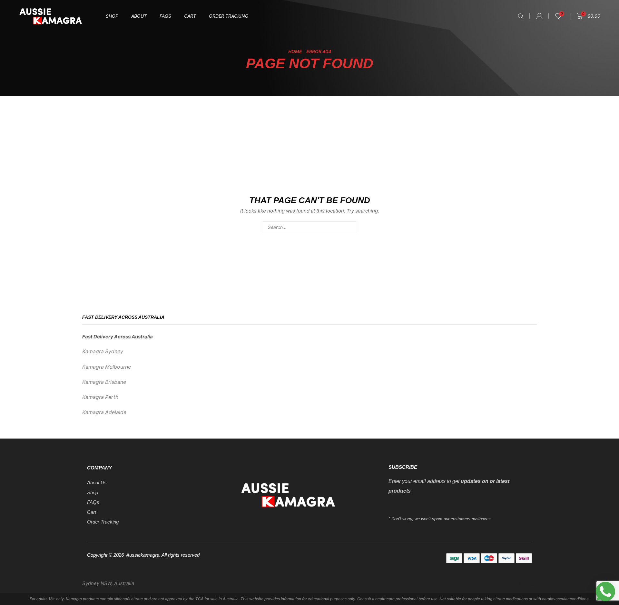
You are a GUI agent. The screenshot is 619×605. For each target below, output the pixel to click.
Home (295, 51)
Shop (112, 16)
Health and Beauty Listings (506, 583)
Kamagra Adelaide (104, 412)
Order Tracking (228, 16)
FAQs (165, 16)
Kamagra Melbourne (106, 367)
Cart (190, 16)
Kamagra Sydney (102, 351)
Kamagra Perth (100, 397)
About (139, 16)
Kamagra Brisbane (104, 382)
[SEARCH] (350, 227)
